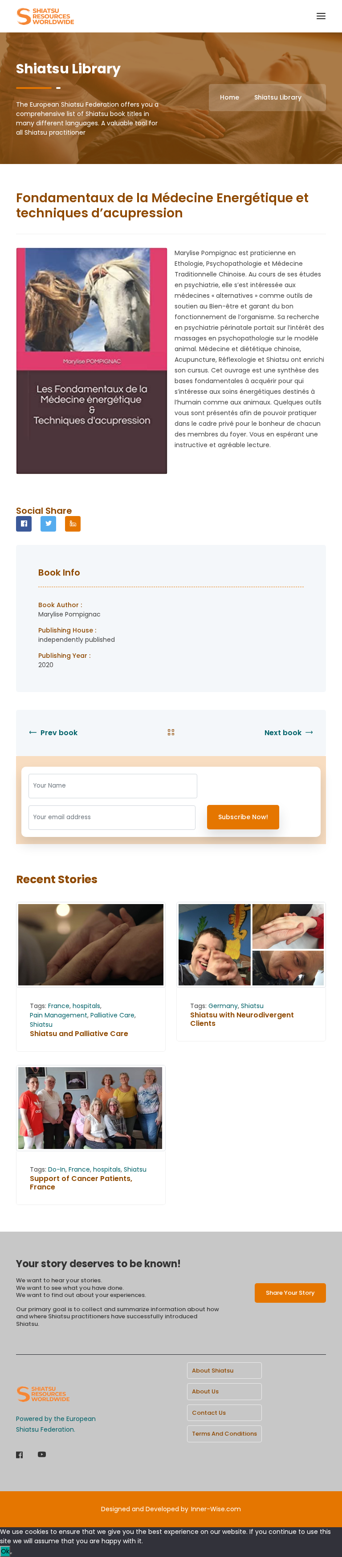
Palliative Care (112, 1015)
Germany (223, 1005)
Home (229, 97)
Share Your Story (290, 1293)
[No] (11, 1553)
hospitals (86, 1005)
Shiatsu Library (277, 97)
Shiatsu (41, 1024)
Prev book (58, 733)
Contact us (209, 1413)
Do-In (56, 1169)
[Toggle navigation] (321, 16)
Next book (284, 733)
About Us (205, 1391)
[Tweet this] (48, 524)
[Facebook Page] (19, 1455)
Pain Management (58, 1015)
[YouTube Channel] (42, 1455)
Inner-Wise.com (216, 1509)
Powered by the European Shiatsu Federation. (56, 1424)
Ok (5, 1551)
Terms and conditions (224, 1433)
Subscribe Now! (243, 817)
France (58, 1005)
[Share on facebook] (24, 524)
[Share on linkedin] (73, 524)
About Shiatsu (212, 1370)
